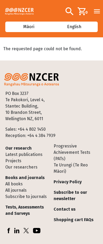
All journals (16, 190)
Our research (18, 148)
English (74, 26)
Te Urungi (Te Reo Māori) (71, 168)
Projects (13, 160)
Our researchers (21, 167)
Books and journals (25, 177)
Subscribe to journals (26, 196)
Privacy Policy (68, 181)
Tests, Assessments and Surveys (24, 210)
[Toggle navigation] (97, 11)
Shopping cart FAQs (73, 219)
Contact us (65, 209)
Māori (28, 26)
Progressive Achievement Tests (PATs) (72, 152)
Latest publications (24, 154)
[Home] (21, 11)
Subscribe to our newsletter (70, 195)
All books (14, 183)
